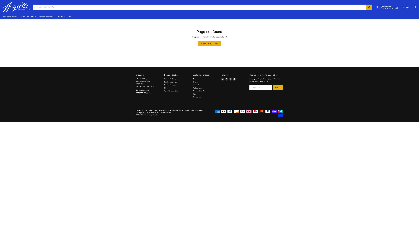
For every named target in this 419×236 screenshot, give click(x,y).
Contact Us (197, 97)
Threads (60, 16)
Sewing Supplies (45, 16)
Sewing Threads (170, 85)
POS (137, 115)
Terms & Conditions (176, 110)
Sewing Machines (27, 16)
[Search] (369, 7)
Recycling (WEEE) (161, 110)
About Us (196, 85)
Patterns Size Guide (200, 91)
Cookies (138, 110)
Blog (194, 94)
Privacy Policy (148, 110)
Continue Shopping (209, 43)
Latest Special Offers (171, 91)
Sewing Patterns (9, 16)
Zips (70, 16)
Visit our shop (197, 88)
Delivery (195, 79)
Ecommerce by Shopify (150, 115)
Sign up (278, 87)
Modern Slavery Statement (194, 110)
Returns (195, 82)
